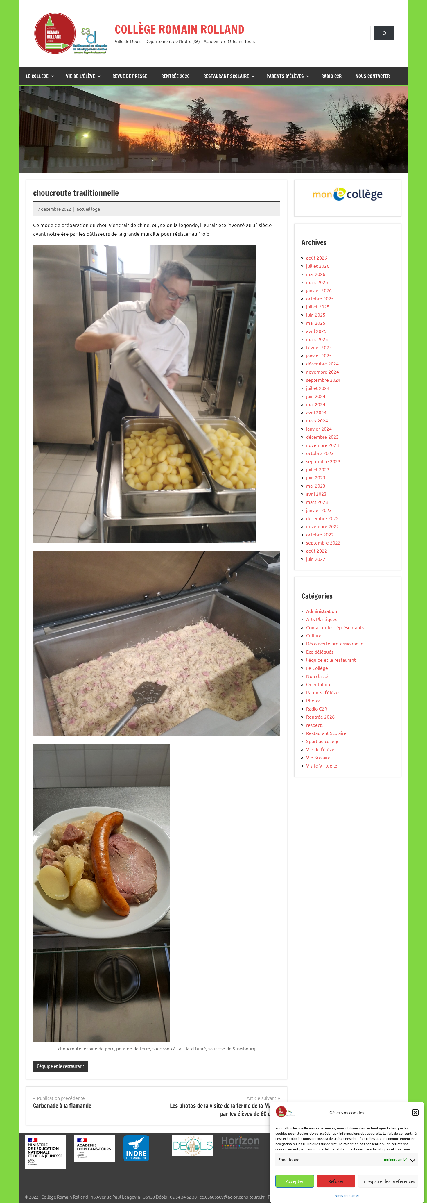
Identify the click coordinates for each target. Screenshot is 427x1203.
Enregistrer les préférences (388, 1181)
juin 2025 (315, 314)
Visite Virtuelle (321, 765)
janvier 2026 (319, 290)
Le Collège (37, 76)
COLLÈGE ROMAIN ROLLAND (179, 29)
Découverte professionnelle (334, 643)
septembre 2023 (323, 461)
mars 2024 (317, 420)
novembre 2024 (322, 371)
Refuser (336, 1181)
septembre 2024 (323, 380)
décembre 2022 (322, 518)
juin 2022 (315, 559)
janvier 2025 (319, 355)
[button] (415, 1112)
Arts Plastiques (321, 619)
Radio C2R (331, 76)
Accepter (295, 1181)
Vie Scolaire (318, 757)
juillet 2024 (317, 388)
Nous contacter (347, 1195)
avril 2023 (316, 494)
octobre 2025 (320, 298)
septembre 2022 (323, 542)
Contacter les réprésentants (335, 627)
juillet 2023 (317, 469)
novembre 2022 (322, 526)
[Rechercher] (384, 33)
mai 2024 (315, 404)
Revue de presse (129, 76)
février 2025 (319, 347)
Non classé (317, 676)
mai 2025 (315, 323)
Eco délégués (319, 651)
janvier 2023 (319, 510)
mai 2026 (315, 274)
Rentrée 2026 (175, 76)
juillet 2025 (317, 306)
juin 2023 (315, 477)
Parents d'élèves (323, 692)
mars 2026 (317, 282)
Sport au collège (323, 741)
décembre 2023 (322, 437)
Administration (321, 611)
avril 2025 (316, 331)
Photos (313, 700)
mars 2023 (317, 502)
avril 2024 (316, 412)
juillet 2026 (317, 266)
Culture (314, 635)
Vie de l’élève (80, 76)
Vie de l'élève (320, 749)
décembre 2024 (322, 363)
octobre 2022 (320, 534)
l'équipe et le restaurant (60, 1066)
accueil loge (88, 209)
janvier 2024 (319, 428)
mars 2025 (317, 339)
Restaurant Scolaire (226, 76)
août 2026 (316, 257)
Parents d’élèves (285, 76)
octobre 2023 (320, 453)
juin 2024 (315, 396)
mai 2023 (315, 485)
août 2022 (316, 551)
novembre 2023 (322, 445)
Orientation (318, 684)
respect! (314, 725)
